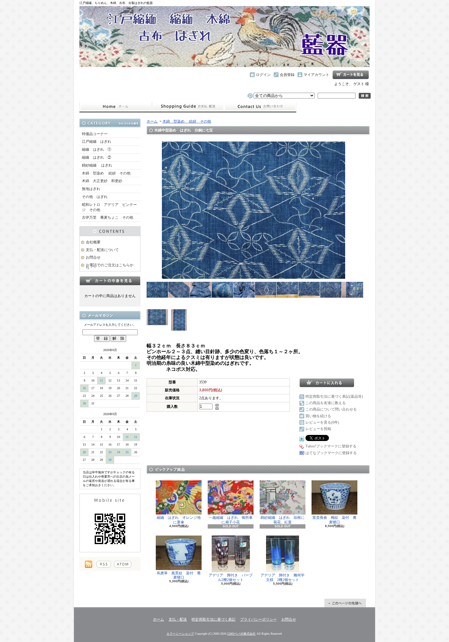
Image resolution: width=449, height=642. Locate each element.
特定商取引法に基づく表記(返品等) (334, 396)
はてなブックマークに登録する (331, 453)
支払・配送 (178, 619)
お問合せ (260, 107)
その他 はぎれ (95, 197)
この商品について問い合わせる (331, 409)
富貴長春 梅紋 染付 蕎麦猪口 (334, 519)
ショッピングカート (350, 74)
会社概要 (93, 242)
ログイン (263, 75)
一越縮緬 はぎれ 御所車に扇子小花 (231, 519)
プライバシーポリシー (258, 619)
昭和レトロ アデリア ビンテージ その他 (109, 207)
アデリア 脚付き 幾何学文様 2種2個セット (283, 577)
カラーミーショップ (180, 633)
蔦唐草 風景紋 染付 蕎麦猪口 (179, 575)
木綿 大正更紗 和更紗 (102, 181)
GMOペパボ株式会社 (241, 633)
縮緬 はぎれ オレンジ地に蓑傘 (179, 519)
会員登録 (287, 75)
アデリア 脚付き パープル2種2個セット (231, 577)
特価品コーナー (95, 134)
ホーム (115, 107)
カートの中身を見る (110, 280)
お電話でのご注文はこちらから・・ (109, 266)
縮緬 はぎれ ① (96, 149)
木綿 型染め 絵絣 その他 (106, 173)
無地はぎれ (93, 189)
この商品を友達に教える (325, 403)
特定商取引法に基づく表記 (213, 619)
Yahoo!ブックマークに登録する (330, 446)
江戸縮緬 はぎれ (96, 141)
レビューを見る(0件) (322, 422)
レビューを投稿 (318, 429)
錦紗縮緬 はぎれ (97, 165)
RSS (104, 564)
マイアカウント (316, 75)
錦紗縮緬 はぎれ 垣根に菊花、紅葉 (283, 519)
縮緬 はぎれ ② (96, 157)
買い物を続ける (318, 416)
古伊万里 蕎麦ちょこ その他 (107, 217)
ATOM (122, 564)
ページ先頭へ (345, 603)
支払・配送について (188, 107)
